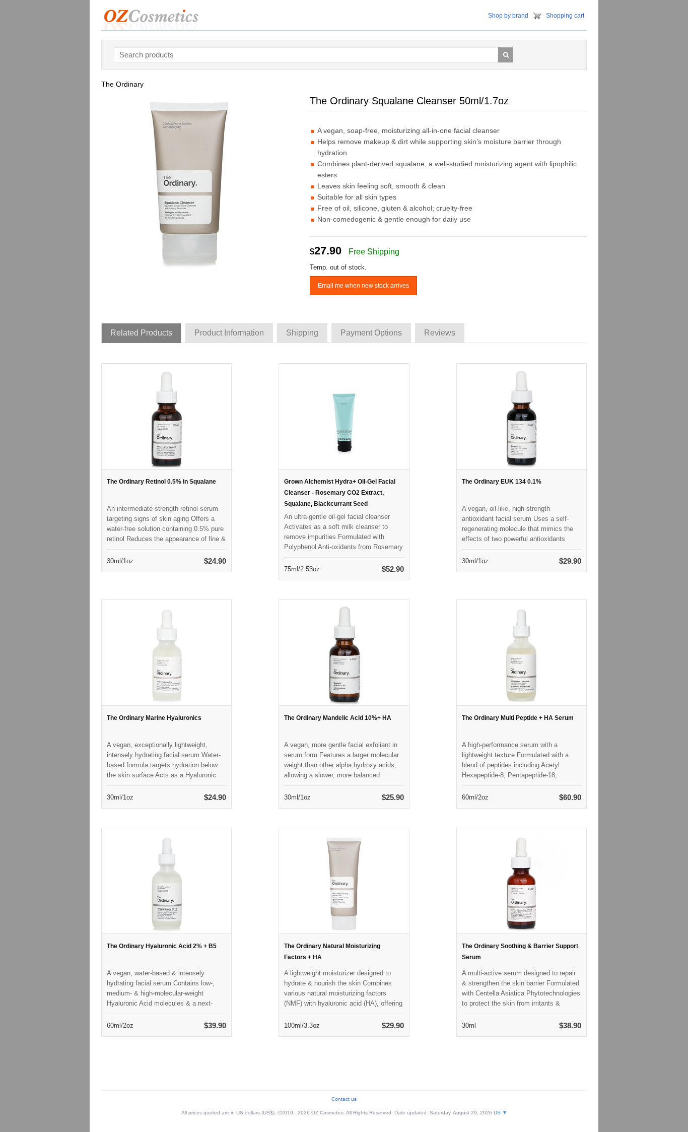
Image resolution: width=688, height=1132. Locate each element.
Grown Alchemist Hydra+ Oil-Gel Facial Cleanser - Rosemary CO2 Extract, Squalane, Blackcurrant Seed (339, 492)
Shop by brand (508, 15)
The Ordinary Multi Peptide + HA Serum (518, 717)
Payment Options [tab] (371, 332)
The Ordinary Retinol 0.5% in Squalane (161, 481)
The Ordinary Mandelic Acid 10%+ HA (337, 717)
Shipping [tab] (302, 332)
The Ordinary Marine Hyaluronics (154, 717)
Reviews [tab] (439, 332)
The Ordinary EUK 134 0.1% (501, 481)
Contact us (344, 1099)
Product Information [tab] (229, 332)
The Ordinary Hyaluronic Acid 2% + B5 (162, 946)
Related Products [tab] (141, 332)
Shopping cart (565, 15)
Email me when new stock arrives (363, 285)
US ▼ (500, 1112)
